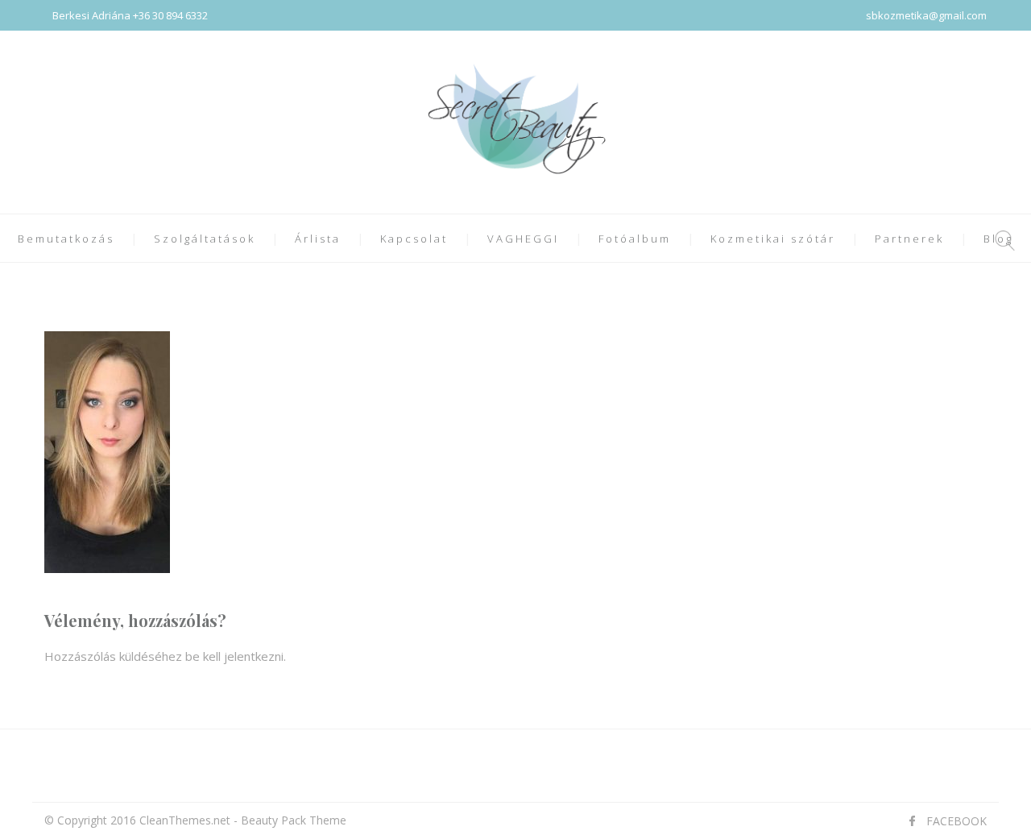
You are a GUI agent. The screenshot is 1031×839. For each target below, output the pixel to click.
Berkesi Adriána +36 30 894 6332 (130, 15)
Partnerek (909, 238)
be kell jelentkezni (234, 656)
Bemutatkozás (66, 238)
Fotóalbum (634, 238)
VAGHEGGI (523, 238)
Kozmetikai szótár (772, 238)
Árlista (318, 238)
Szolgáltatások (204, 238)
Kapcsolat (414, 238)
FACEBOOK (956, 821)
